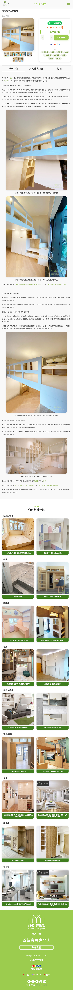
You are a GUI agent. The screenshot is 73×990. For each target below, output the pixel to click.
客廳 (7, 16)
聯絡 (44, 481)
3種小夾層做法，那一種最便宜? (25, 485)
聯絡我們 (36, 947)
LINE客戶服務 (40, 4)
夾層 (11, 78)
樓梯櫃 (60, 52)
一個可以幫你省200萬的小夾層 (47, 485)
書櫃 (64, 55)
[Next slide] (32, 34)
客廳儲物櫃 (47, 55)
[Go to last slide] (4, 34)
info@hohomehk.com (36, 955)
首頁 (3, 16)
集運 (38, 985)
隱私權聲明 (36, 969)
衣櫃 (53, 52)
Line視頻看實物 (56, 23)
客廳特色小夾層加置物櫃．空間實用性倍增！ (29, 284)
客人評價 (36, 934)
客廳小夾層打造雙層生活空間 (56, 284)
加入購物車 (61, 37)
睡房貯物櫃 (45, 52)
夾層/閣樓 (57, 55)
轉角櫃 (51, 58)
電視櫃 (58, 58)
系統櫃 (5, 81)
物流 (45, 985)
